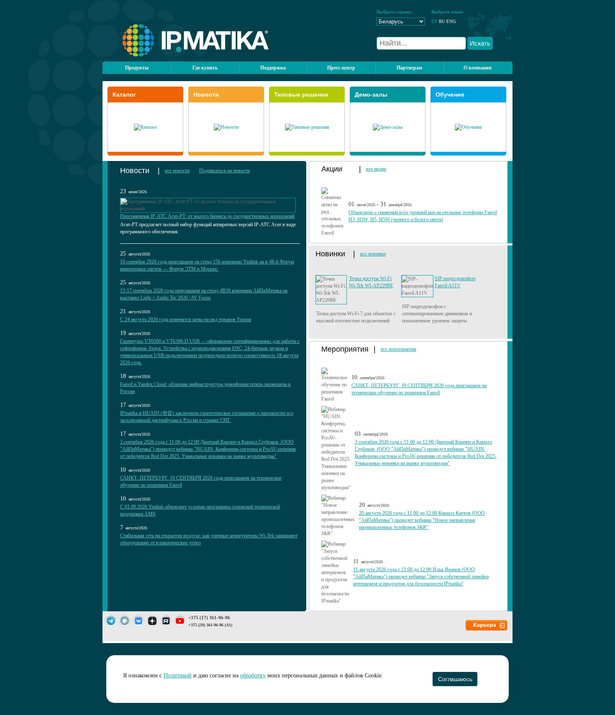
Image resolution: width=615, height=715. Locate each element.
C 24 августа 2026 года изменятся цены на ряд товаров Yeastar (185, 319)
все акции (376, 169)
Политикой (178, 675)
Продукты (137, 68)
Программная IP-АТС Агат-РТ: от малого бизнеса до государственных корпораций (207, 216)
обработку (253, 675)
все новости (177, 171)
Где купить (205, 68)
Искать (480, 43)
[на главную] (185, 55)
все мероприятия (398, 349)
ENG (451, 21)
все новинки (373, 254)
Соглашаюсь (455, 679)
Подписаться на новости (224, 171)
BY (434, 21)
